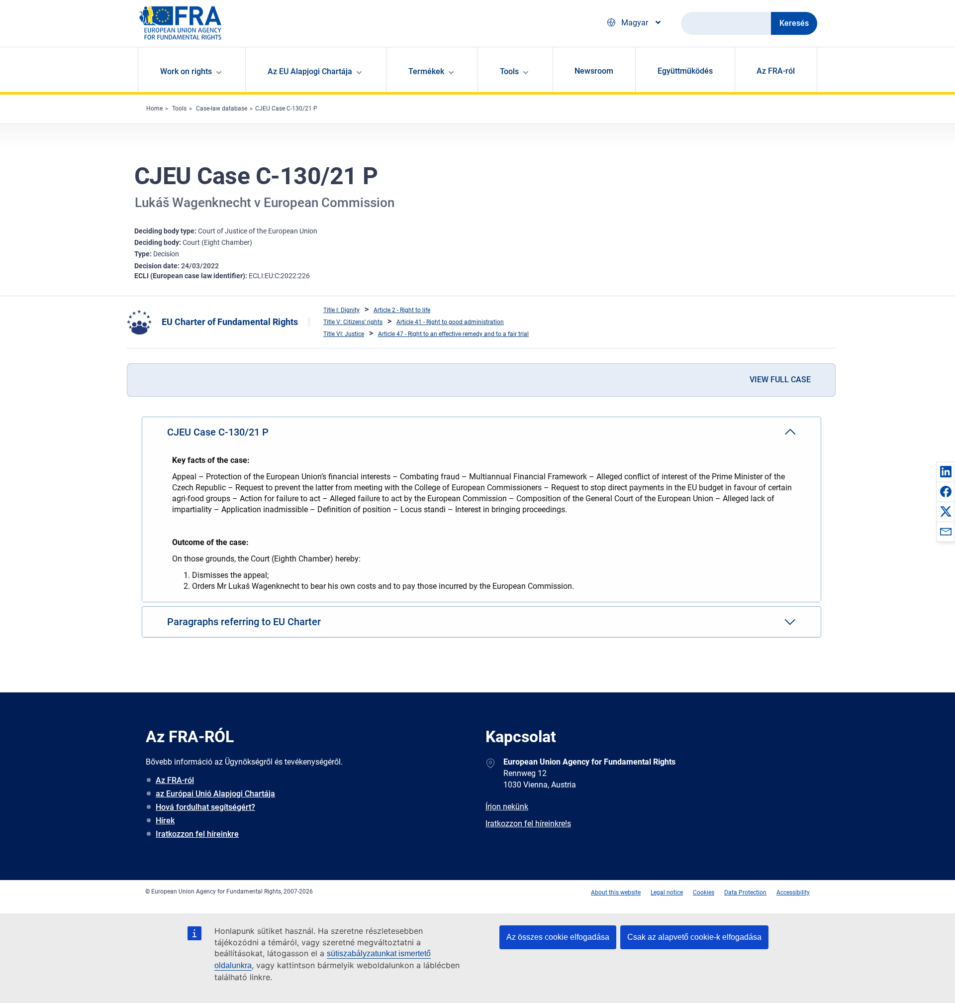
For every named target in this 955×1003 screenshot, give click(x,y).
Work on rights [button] (186, 71)
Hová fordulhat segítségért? (205, 807)
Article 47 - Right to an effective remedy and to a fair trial (453, 334)
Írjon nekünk (506, 806)
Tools (179, 108)
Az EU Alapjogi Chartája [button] (310, 71)
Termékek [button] (426, 71)
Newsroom (593, 71)
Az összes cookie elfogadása (557, 937)
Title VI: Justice (343, 334)
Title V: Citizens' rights (352, 322)
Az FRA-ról (776, 71)
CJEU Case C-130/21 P (286, 108)
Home (154, 108)
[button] (946, 471)
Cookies (703, 892)
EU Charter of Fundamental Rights (230, 322)
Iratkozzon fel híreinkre (197, 834)
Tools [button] (509, 71)
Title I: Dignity (341, 310)
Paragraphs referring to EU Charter (244, 622)
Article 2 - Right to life (402, 310)
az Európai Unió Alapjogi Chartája (215, 793)
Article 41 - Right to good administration (450, 322)
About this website (616, 892)
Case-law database (221, 108)
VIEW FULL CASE (780, 379)
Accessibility (793, 892)
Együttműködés (685, 71)
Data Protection (745, 892)
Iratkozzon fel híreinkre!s (528, 823)
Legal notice (667, 892)
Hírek (165, 820)
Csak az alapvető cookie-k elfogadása (694, 937)
